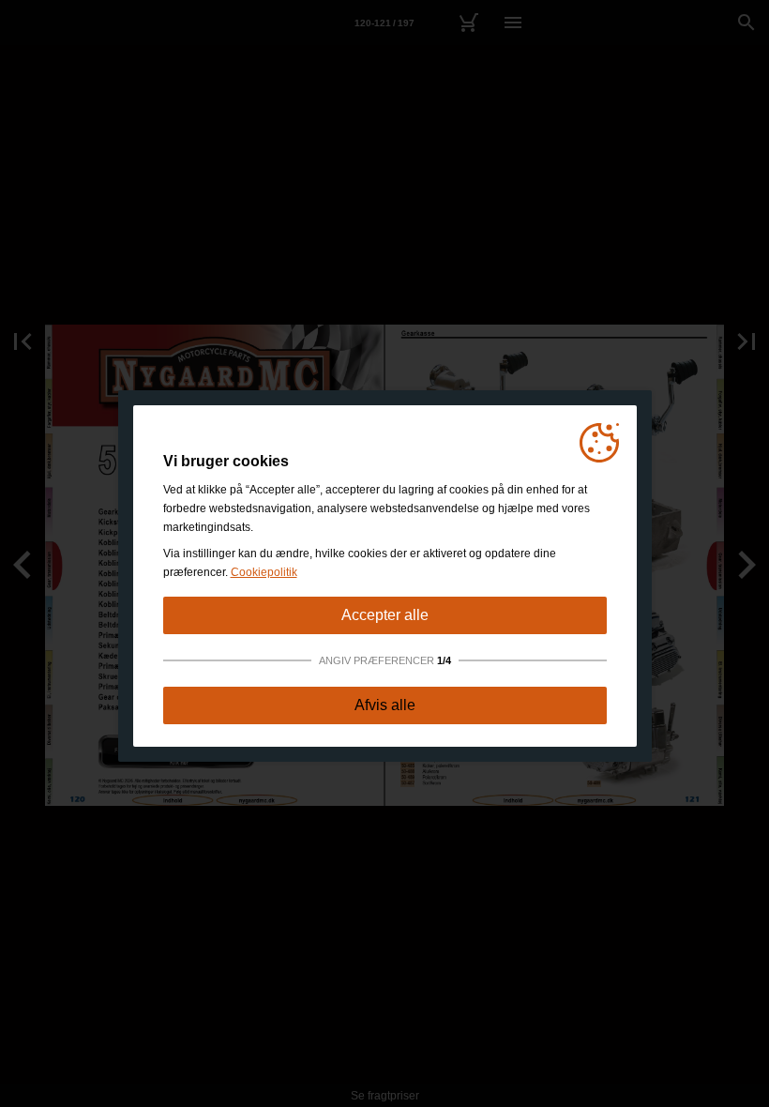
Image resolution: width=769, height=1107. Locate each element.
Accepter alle (385, 615)
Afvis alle (384, 705)
